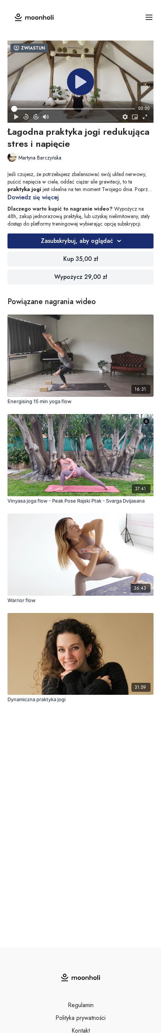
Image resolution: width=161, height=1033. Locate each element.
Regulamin (81, 1005)
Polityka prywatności (80, 1017)
